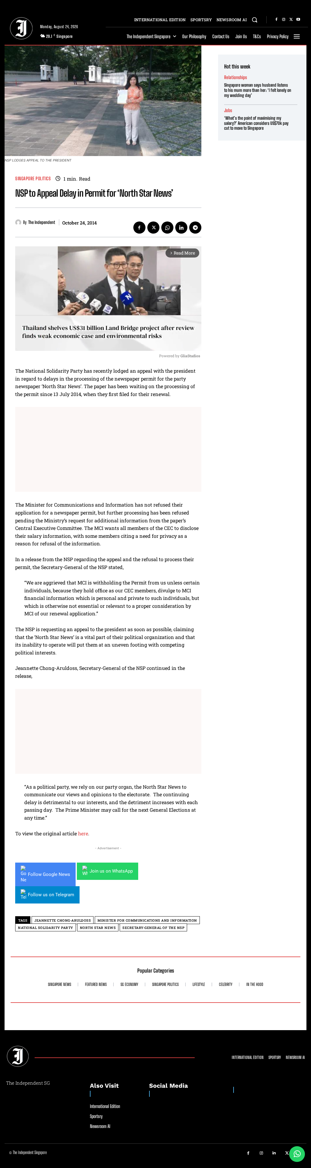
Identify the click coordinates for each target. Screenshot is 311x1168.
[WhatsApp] (167, 227)
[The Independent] (19, 222)
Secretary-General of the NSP (153, 927)
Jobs (228, 110)
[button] (254, 19)
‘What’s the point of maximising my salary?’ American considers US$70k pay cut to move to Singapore (256, 123)
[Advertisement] (108, 449)
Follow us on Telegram (51, 894)
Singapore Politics (33, 178)
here (83, 833)
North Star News (98, 927)
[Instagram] (283, 19)
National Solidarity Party (45, 927)
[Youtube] (298, 19)
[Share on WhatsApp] (297, 1154)
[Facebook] (276, 19)
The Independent (41, 222)
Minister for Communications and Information (147, 920)
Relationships (235, 77)
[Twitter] (291, 19)
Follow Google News (49, 874)
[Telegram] (195, 227)
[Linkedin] (181, 227)
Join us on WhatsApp (111, 871)
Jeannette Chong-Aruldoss (62, 920)
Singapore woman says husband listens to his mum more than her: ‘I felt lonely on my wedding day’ (257, 90)
